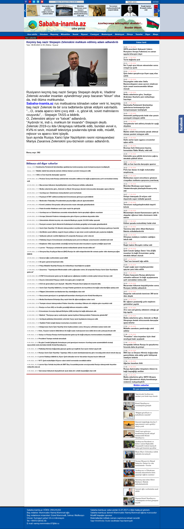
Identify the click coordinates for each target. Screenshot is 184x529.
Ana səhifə (32, 34)
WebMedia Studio (103, 521)
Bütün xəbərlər (141, 385)
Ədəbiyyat (119, 34)
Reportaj (54, 34)
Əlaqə (155, 34)
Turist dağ (42, 38)
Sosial (75, 34)
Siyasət (84, 34)
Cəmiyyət (94, 34)
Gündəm (44, 34)
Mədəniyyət (107, 34)
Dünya (130, 34)
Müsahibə (65, 34)
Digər (147, 34)
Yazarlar (139, 34)
